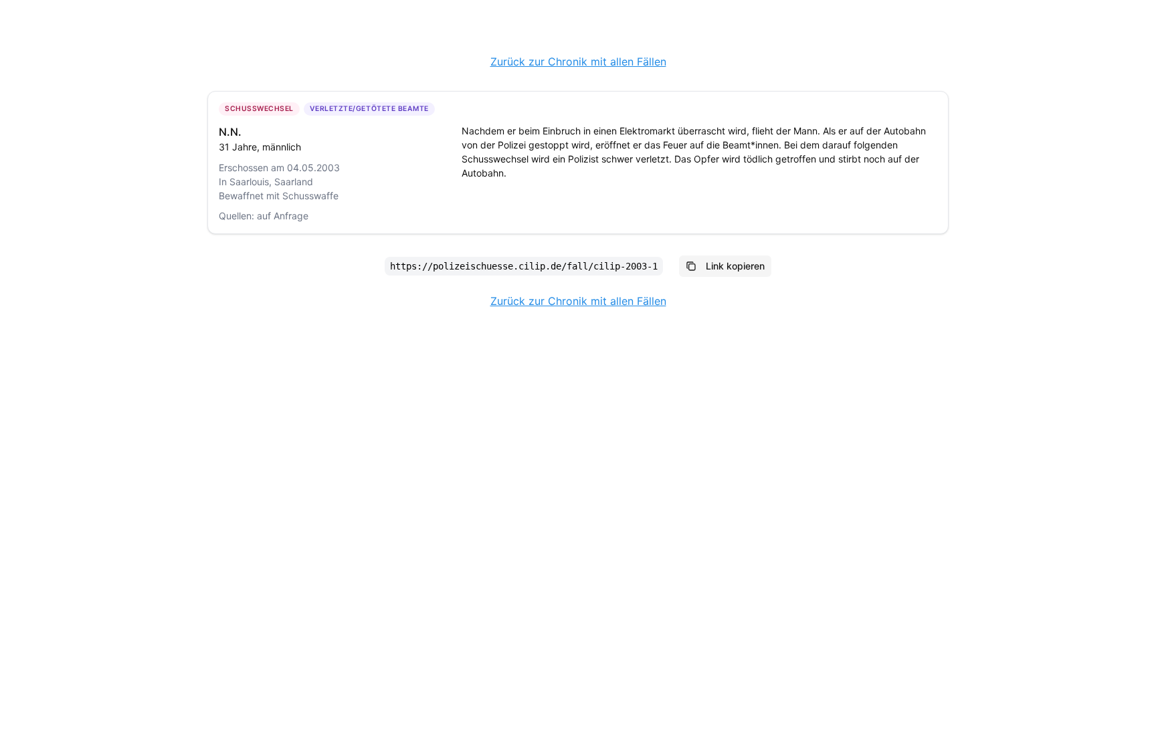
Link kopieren (735, 266)
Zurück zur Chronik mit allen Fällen (578, 61)
